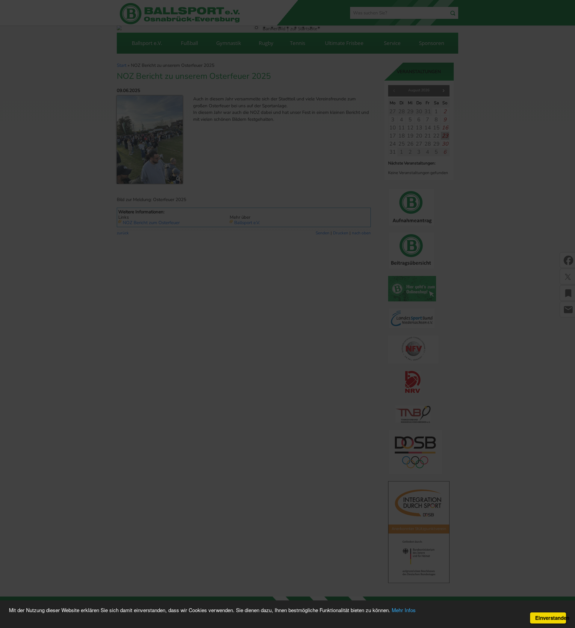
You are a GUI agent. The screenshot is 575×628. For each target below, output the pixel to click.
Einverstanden (550, 617)
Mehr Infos (404, 610)
